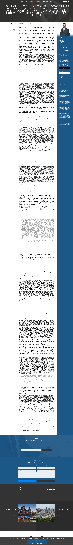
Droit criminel (61, 78)
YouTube (51, 489)
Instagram (49, 489)
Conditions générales (6, 534)
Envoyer (46, 480)
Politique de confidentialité (15, 534)
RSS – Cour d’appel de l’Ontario (64, 107)
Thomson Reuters (61, 84)
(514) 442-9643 (58, 515)
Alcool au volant (61, 77)
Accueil (22, 1)
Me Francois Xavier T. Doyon (63, 89)
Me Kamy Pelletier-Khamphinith (63, 92)
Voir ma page (65, 47)
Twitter (52, 489)
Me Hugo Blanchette (62, 91)
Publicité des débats (13, 30)
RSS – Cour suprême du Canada (64, 95)
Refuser (37, 541)
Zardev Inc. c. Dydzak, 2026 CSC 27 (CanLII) (65, 98)
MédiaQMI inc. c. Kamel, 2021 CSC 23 (26, 23)
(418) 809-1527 (14, 515)
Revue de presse (38, 1)
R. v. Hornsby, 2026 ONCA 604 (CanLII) (64, 109)
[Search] (69, 73)
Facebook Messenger (27, 480)
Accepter (37, 540)
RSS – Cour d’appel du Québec (64, 101)
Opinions (60, 83)
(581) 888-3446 (61, 40)
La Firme (25, 1)
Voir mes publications (65, 50)
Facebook (47, 489)
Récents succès (31, 1)
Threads (54, 489)
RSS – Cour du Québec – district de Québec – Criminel (64, 114)
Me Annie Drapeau (61, 88)
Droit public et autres (13, 27)
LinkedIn (62, 42)
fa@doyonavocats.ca (62, 41)
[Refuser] (71, 541)
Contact (47, 1)
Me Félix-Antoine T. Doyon (62, 90)
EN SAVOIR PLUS (64, 68)
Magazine (43, 1)
